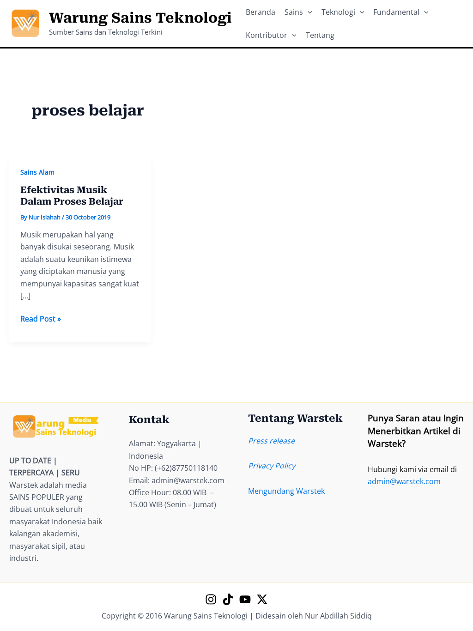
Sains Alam (37, 172)
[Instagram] (211, 599)
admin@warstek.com (404, 481)
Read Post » (40, 319)
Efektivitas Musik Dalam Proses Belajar (71, 195)
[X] (262, 599)
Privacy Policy (271, 466)
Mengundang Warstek (286, 491)
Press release (271, 441)
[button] (307, 12)
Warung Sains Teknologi (140, 18)
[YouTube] (245, 599)
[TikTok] (228, 599)
